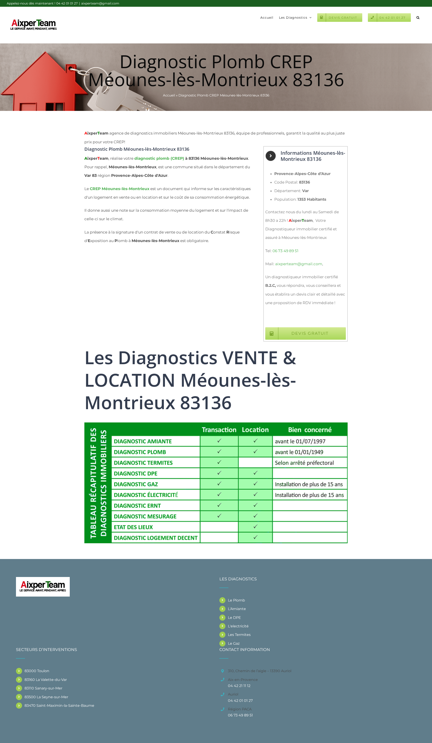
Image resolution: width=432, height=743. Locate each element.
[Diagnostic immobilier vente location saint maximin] (216, 424)
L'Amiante (237, 609)
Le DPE (234, 617)
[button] (418, 17)
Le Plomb (236, 600)
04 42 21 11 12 (239, 686)
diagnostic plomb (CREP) (159, 158)
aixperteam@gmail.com (100, 3)
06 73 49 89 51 (285, 251)
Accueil (169, 95)
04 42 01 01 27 (240, 700)
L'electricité (238, 626)
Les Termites (239, 635)
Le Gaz (234, 643)
